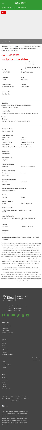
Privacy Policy (21, 396)
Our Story (4, 378)
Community (5, 384)
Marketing (4, 352)
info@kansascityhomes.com (15, 310)
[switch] (29, 41)
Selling (3, 345)
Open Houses (5, 330)
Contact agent (7, 41)
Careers (4, 386)
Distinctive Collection (7, 332)
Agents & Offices (6, 365)
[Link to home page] (21, 3)
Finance (4, 347)
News (3, 382)
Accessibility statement (12, 398)
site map (16, 400)
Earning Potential (6, 388)
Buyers (4, 343)
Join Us (4, 367)
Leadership (5, 380)
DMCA (26, 398)
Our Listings (5, 328)
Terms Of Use (7, 396)
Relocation (5, 350)
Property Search (6, 326)
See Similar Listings (32, 67)
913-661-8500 (17, 308)
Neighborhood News (7, 354)
